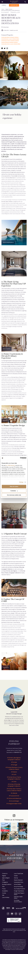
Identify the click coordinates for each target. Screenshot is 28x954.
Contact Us (4, 873)
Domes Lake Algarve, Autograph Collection (10, 37)
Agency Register (6, 878)
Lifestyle (14, 793)
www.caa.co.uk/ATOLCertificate (17, 949)
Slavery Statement (18, 880)
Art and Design (14, 801)
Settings (21, 482)
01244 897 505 (14, 5)
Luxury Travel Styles (18, 873)
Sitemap (16, 878)
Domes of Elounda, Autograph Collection (9, 42)
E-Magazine (5, 882)
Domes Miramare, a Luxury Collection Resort (10, 39)
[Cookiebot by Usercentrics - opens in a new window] (20, 458)
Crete (14, 782)
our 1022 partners (10, 465)
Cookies (4, 893)
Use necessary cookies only (14, 495)
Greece (14, 772)
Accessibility (5, 891)
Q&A (3, 895)
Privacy (4, 889)
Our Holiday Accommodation (18, 901)
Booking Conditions (6, 884)
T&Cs (3, 886)
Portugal (14, 765)
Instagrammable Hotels (14, 804)
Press (3, 880)
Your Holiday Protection (19, 889)
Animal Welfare (17, 884)
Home (3, 9)
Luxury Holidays (5, 897)
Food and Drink (14, 796)
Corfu (14, 774)
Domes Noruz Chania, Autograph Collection (10, 40)
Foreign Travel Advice (19, 891)
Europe (14, 762)
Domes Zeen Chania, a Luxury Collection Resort (10, 44)
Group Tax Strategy (18, 886)
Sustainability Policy (18, 882)
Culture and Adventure (14, 798)
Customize (13, 490)
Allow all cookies (14, 486)
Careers (16, 876)
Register (4, 876)
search (25, 2)
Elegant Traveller (9, 9)
